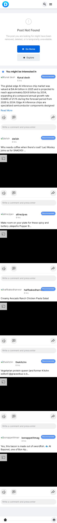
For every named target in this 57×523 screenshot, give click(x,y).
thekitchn (21, 362)
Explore (30, 57)
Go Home (30, 49)
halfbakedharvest (34, 289)
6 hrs (19, 80)
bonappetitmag (31, 437)
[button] (44, 4)
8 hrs (14, 142)
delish (15, 138)
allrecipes (21, 214)
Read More (6, 110)
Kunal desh (23, 77)
